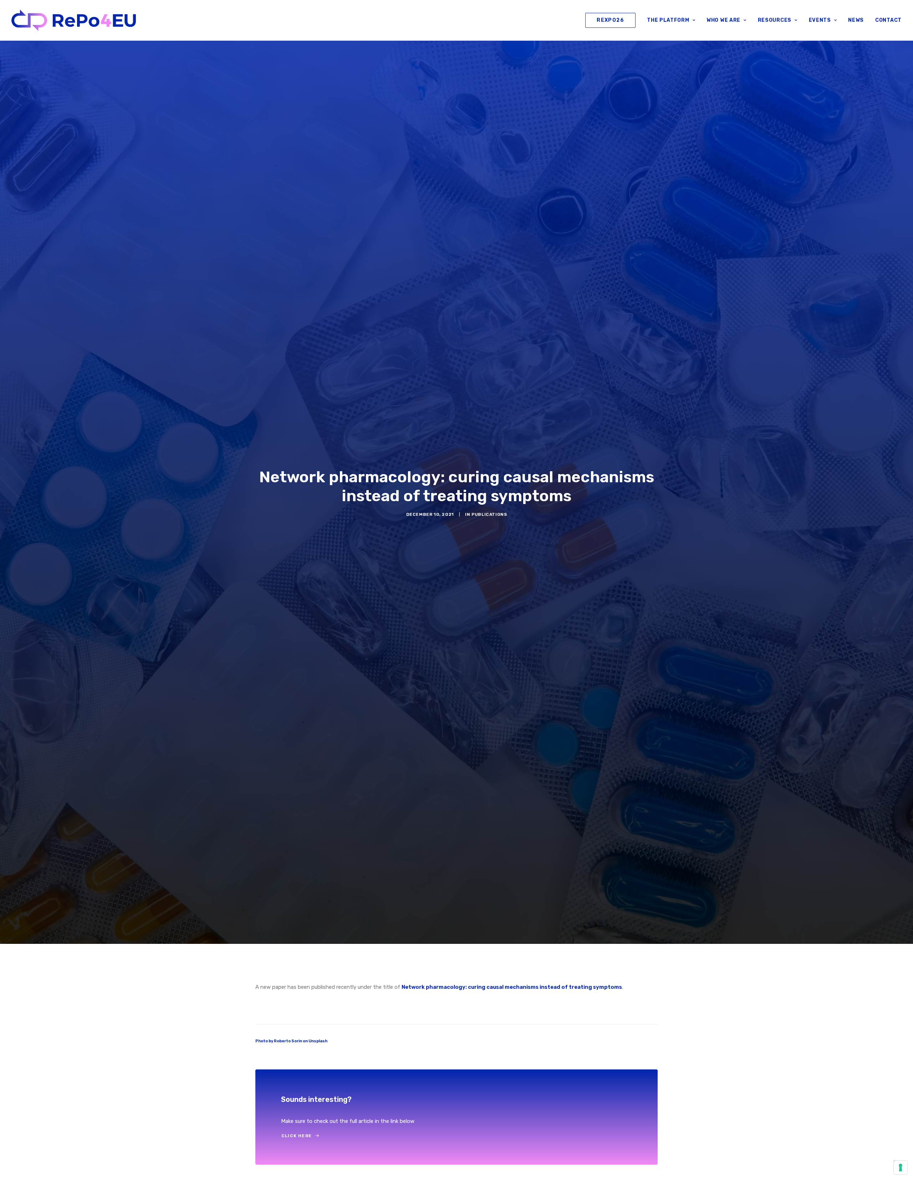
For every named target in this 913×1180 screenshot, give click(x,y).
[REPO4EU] (73, 20)
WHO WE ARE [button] (723, 20)
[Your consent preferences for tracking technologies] (900, 1167)
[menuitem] (613, 20)
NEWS (856, 20)
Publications (489, 514)
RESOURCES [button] (774, 20)
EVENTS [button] (820, 20)
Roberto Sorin (288, 1041)
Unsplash (317, 1041)
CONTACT (888, 20)
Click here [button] (296, 1135)
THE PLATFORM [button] (668, 20)
